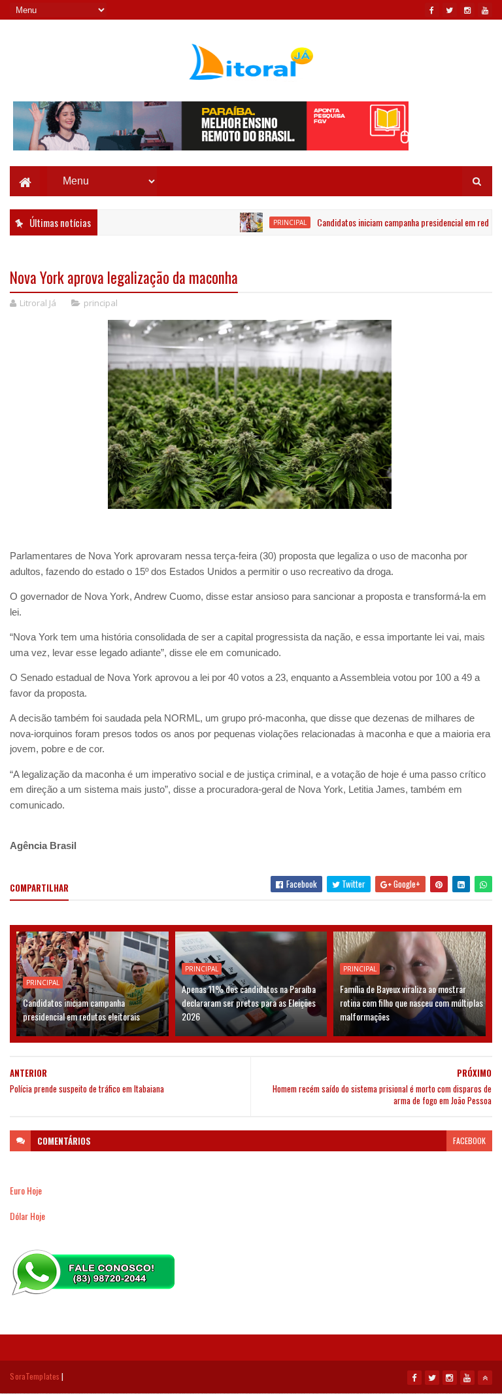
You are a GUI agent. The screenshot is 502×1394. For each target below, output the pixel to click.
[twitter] (450, 10)
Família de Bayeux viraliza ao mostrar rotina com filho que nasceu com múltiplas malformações (411, 1002)
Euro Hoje (26, 1190)
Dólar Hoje (27, 1216)
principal (268, 222)
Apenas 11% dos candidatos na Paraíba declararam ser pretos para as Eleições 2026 (249, 1002)
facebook (469, 1140)
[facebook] (432, 10)
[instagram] (467, 10)
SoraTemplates (34, 1376)
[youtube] (485, 10)
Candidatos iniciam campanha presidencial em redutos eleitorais (81, 1009)
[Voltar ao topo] (485, 1377)
